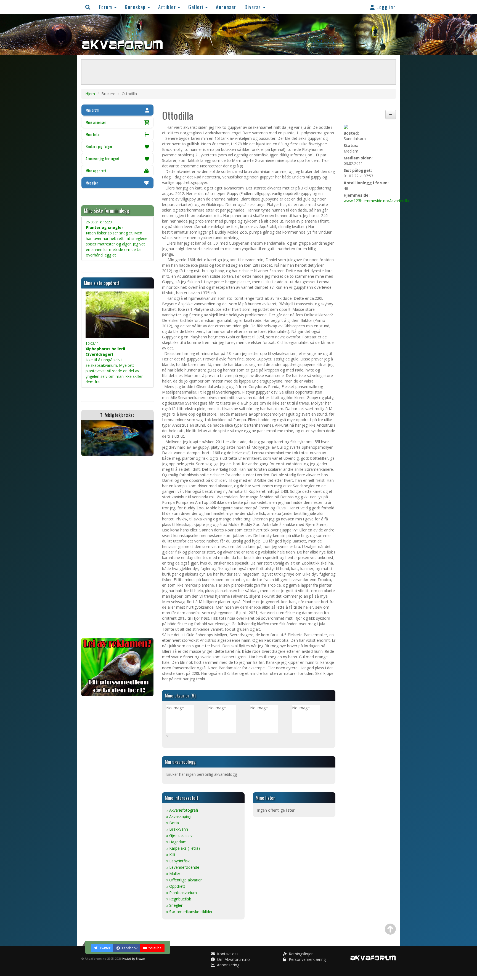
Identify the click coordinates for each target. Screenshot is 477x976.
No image (175, 707)
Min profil (92, 110)
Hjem (90, 93)
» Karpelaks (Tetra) (183, 848)
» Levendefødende (182, 867)
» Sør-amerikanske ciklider (189, 911)
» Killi (170, 854)
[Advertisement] (117, 547)
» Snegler (174, 905)
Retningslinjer (300, 953)
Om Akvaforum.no (233, 959)
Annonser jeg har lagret (102, 158)
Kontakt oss (227, 953)
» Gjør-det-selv (179, 835)
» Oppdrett (175, 886)
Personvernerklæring (307, 959)
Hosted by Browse (133, 959)
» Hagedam (176, 841)
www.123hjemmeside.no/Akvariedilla (376, 200)
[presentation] (166, 735)
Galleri (196, 6)
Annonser (226, 6)
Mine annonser (96, 122)
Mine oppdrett (96, 170)
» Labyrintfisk (178, 860)
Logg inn (385, 6)
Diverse (254, 6)
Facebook (129, 948)
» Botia (172, 822)
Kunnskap (136, 6)
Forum (106, 6)
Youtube (154, 948)
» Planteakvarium (181, 892)
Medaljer (92, 183)
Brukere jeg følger (99, 146)
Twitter (104, 948)
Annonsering (227, 964)
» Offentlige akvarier (184, 880)
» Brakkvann (177, 829)
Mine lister (93, 134)
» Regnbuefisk (178, 899)
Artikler (167, 6)
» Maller (173, 873)
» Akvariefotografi (182, 810)
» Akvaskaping (178, 816)
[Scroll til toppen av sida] (390, 929)
